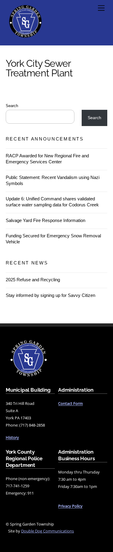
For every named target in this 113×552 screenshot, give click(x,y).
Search (12, 105)
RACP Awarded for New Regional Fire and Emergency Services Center (47, 158)
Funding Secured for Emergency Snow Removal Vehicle (53, 238)
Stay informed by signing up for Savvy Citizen (50, 295)
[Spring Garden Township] (25, 38)
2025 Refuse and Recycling (33, 279)
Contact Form (70, 403)
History (12, 437)
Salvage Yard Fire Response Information (45, 220)
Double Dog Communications (47, 531)
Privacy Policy (70, 506)
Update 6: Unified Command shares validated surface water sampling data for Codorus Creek (52, 201)
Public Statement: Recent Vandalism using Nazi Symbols (52, 180)
